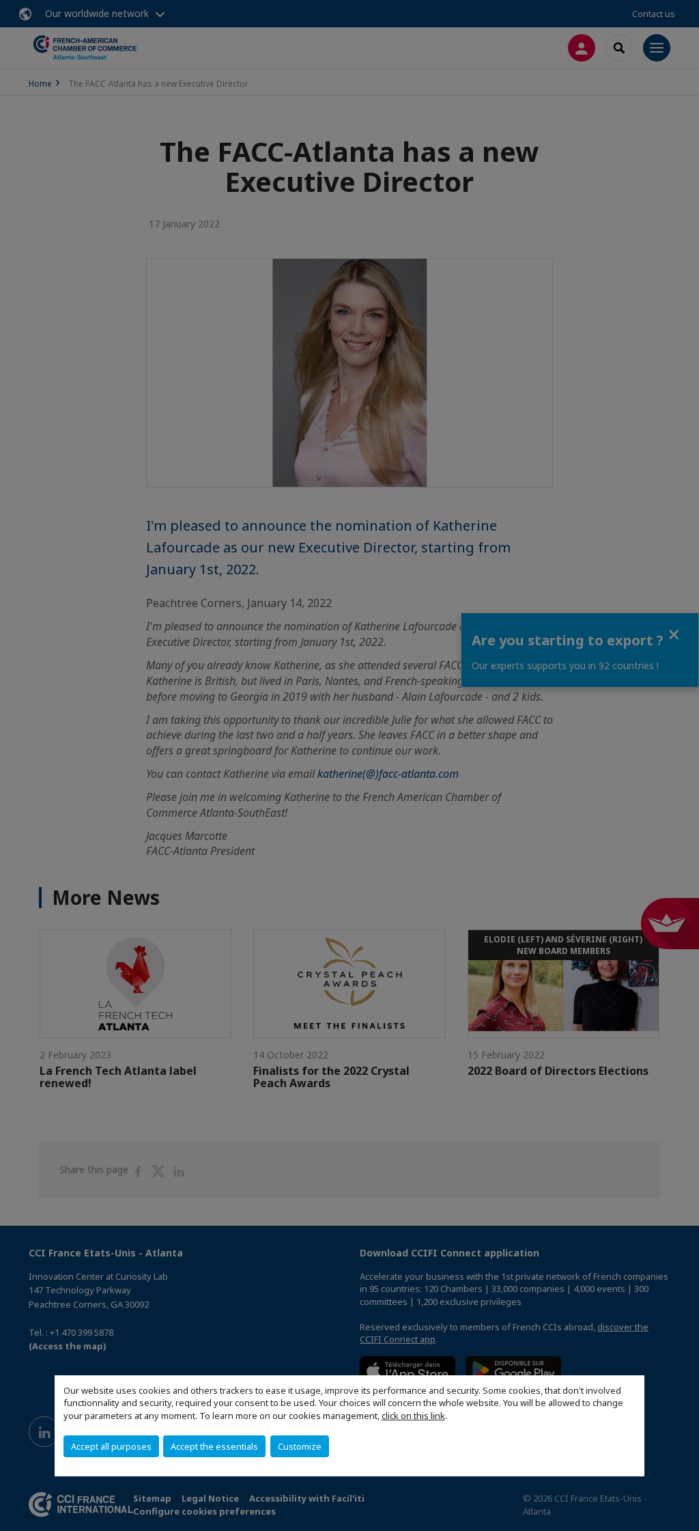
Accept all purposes (111, 1446)
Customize (300, 1446)
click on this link (413, 1415)
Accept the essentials (214, 1446)
